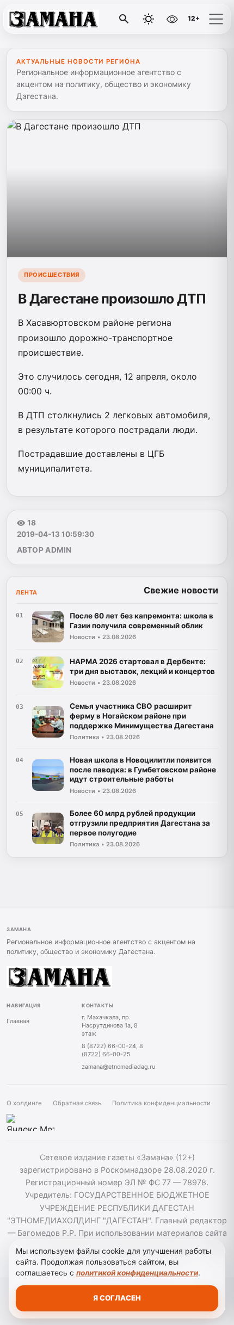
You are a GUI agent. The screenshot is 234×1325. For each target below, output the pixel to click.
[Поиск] (124, 19)
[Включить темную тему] (148, 19)
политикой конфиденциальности (137, 1272)
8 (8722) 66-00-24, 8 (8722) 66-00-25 (112, 1050)
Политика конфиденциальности (161, 1103)
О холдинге (24, 1103)
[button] (216, 19)
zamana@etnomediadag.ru (118, 1066)
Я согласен (117, 1297)
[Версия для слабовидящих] (172, 19)
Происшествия (51, 274)
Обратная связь (77, 1103)
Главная (18, 1021)
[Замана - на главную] (53, 19)
